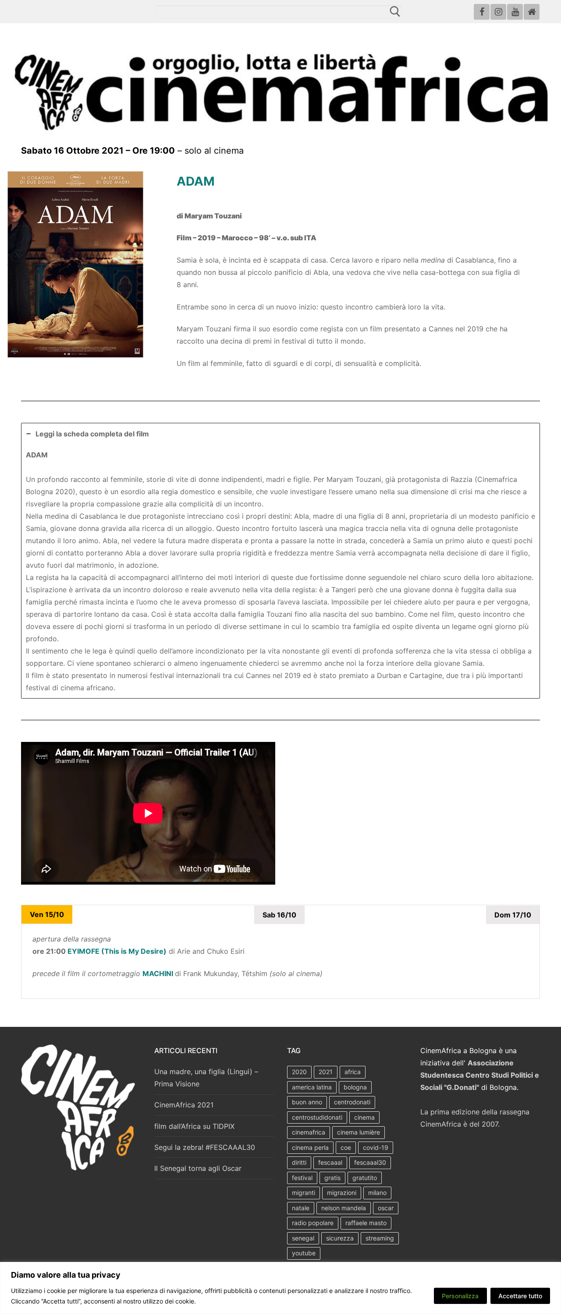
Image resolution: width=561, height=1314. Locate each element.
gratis (332, 1177)
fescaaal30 (370, 1162)
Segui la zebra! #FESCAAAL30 (204, 1147)
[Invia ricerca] (394, 11)
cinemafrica (308, 1132)
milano (377, 1192)
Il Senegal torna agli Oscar (197, 1168)
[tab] (280, 561)
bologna (355, 1087)
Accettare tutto (520, 1296)
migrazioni (341, 1192)
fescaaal (330, 1162)
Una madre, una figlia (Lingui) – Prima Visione (206, 1077)
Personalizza (460, 1296)
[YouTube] (515, 12)
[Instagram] (498, 12)
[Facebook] (482, 12)
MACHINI (157, 973)
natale (300, 1208)
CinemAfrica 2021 (183, 1104)
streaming (380, 1238)
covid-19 (375, 1147)
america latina (312, 1087)
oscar (386, 1208)
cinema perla (310, 1147)
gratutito (364, 1177)
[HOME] (532, 12)
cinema (364, 1117)
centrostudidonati (317, 1117)
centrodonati (352, 1102)
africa (352, 1071)
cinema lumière (358, 1132)
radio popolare (313, 1222)
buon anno (307, 1102)
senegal (303, 1238)
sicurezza (340, 1238)
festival (302, 1177)
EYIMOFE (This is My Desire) (117, 951)
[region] (280, 1288)
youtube (304, 1253)
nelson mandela (343, 1208)
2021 (326, 1071)
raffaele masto (366, 1222)
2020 (299, 1071)
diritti (299, 1162)
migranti (303, 1192)
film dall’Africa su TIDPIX (194, 1126)
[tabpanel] (280, 961)
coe (346, 1147)
